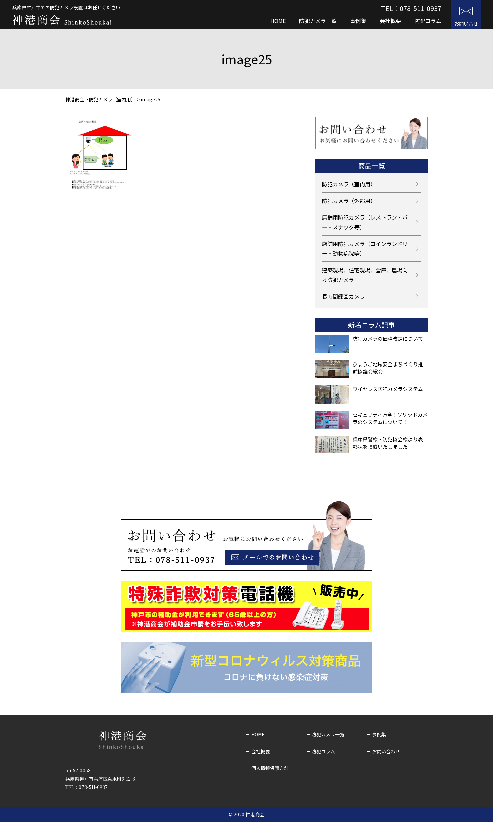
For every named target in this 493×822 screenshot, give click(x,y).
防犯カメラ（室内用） (349, 184)
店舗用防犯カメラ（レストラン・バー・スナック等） (365, 222)
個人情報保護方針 (270, 768)
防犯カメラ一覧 (318, 21)
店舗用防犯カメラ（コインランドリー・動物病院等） (365, 248)
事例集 (358, 21)
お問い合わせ (386, 751)
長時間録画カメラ (343, 296)
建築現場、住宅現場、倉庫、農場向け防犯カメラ (365, 275)
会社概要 (390, 21)
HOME (278, 21)
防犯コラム (428, 21)
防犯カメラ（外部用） (349, 201)
